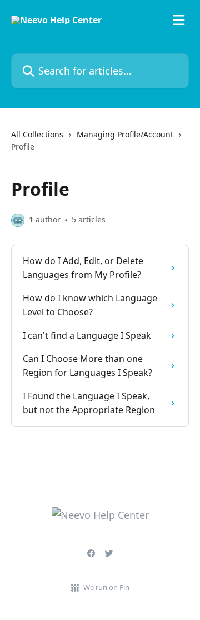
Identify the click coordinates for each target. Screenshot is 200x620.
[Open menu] (179, 20)
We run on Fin (106, 587)
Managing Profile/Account (125, 134)
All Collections (37, 134)
